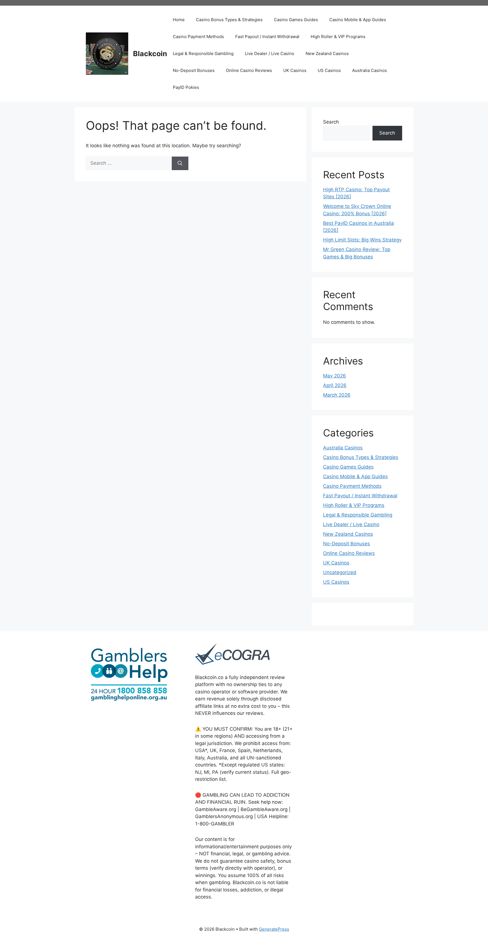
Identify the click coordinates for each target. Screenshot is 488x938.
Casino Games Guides (296, 19)
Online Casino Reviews (249, 70)
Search (331, 122)
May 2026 (334, 376)
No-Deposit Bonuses (194, 70)
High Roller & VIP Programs (338, 36)
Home (179, 19)
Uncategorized (339, 572)
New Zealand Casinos (327, 53)
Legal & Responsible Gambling (203, 53)
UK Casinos (294, 70)
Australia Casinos (369, 70)
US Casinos (329, 70)
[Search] (180, 163)
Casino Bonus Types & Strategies (229, 19)
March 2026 (336, 395)
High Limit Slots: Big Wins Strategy (362, 240)
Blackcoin (150, 53)
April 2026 (335, 385)
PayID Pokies (186, 87)
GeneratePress (274, 929)
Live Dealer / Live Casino (269, 53)
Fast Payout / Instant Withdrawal (267, 36)
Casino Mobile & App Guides (357, 19)
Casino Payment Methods (198, 36)
